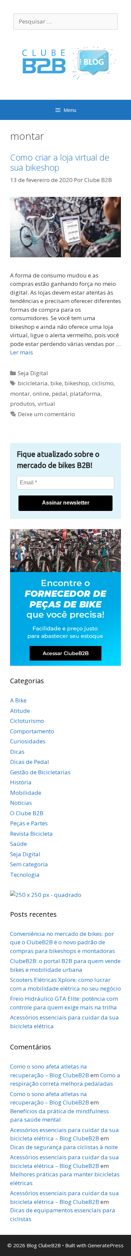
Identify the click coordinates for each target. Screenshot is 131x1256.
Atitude (20, 710)
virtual (46, 403)
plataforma (85, 393)
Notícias (21, 803)
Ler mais (21, 352)
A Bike (18, 700)
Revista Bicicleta (31, 833)
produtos (22, 403)
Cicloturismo (27, 721)
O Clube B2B (26, 813)
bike (56, 383)
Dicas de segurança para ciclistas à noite (64, 1147)
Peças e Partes (29, 823)
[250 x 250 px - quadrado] (45, 895)
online (41, 393)
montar (20, 393)
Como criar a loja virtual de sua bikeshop (59, 162)
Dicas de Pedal (29, 762)
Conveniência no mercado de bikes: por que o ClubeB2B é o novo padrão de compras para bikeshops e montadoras (62, 942)
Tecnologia (25, 874)
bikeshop (76, 383)
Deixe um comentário (46, 414)
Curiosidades (27, 741)
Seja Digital (33, 373)
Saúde (18, 844)
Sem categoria (29, 864)
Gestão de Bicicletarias (40, 772)
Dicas (17, 751)
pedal (59, 393)
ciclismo (103, 383)
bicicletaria (33, 383)
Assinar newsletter (65, 503)
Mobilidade (25, 792)
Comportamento (32, 731)
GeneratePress (106, 1245)
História (21, 782)
